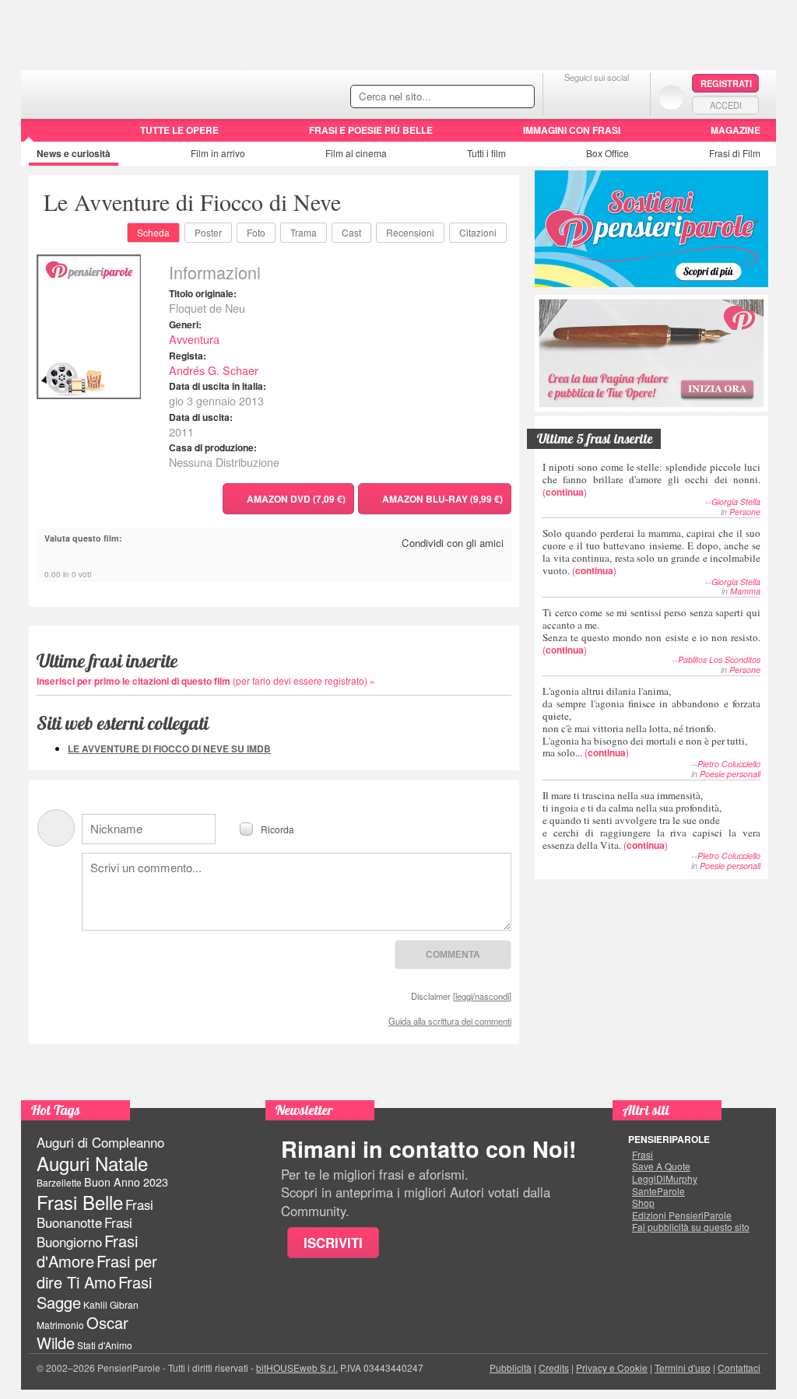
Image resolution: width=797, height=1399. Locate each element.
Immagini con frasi (571, 130)
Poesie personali (730, 774)
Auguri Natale (92, 1162)
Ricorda (277, 828)
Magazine (735, 130)
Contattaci (739, 1367)
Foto (256, 232)
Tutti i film (486, 153)
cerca (489, 97)
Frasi (642, 1154)
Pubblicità (511, 1367)
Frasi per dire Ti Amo (97, 1271)
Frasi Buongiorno (84, 1232)
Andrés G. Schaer (213, 370)
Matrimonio (60, 1324)
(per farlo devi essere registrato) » (206, 680)
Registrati (726, 83)
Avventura (194, 339)
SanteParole (658, 1191)
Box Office (607, 153)
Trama (303, 232)
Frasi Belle (80, 1201)
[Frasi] (43, 135)
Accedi (726, 105)
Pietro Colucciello (728, 764)
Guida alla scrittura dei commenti (449, 1021)
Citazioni (478, 232)
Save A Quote (661, 1166)
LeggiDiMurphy (664, 1179)
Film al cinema (356, 153)
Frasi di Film (734, 153)
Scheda (153, 232)
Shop (643, 1203)
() (651, 479)
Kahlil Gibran (111, 1304)
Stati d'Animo (104, 1345)
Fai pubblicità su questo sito (691, 1227)
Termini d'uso (683, 1367)
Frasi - (128, 92)
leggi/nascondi (482, 996)
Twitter (597, 97)
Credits (554, 1367)
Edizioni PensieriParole (682, 1215)
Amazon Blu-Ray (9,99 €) (442, 499)
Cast (351, 232)
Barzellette (59, 1182)
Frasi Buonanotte (95, 1213)
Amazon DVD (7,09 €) (296, 499)
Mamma (745, 591)
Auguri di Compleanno (100, 1142)
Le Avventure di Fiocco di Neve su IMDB (169, 749)
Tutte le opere (179, 130)
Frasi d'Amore (87, 1250)
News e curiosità (74, 153)
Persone (744, 511)
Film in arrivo (218, 153)
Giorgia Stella (735, 501)
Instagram (628, 97)
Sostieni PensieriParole (651, 228)
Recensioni (410, 232)
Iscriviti (333, 1242)
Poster (208, 232)
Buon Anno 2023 (126, 1182)
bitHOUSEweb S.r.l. (297, 1367)
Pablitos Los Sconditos (719, 659)
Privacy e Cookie (612, 1367)
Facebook (565, 97)
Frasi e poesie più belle (371, 130)
